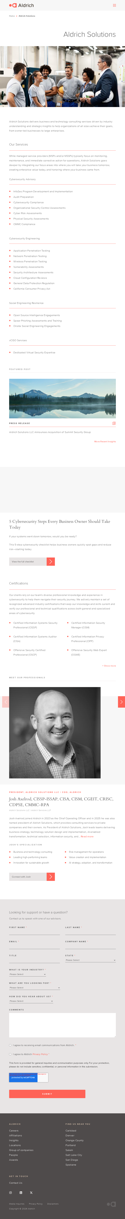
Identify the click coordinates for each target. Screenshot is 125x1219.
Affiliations (15, 1135)
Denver (70, 1135)
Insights (13, 1140)
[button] (109, 666)
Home (12, 16)
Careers (14, 1130)
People (13, 1154)
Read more (87, 836)
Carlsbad (71, 1130)
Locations (15, 1145)
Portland (71, 1145)
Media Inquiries (16, 1204)
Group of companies (21, 1150)
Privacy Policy (40, 1054)
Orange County (75, 1140)
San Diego (72, 1159)
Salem (69, 1150)
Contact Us (15, 1182)
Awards (13, 1159)
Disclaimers (53, 1204)
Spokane (71, 1164)
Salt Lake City (74, 1154)
